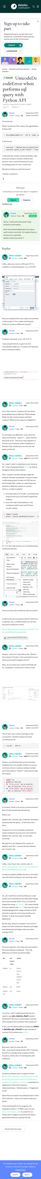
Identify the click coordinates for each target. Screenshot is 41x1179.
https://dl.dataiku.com (11, 1112)
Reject (27, 1175)
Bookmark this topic (13, 1129)
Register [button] (27, 200)
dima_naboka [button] (15, 255)
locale (27, 467)
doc (20, 907)
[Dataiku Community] (20, 6)
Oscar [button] (12, 113)
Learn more (11, 51)
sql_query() (20, 904)
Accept (15, 1175)
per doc (25, 1032)
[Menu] (4, 6)
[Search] (34, 6)
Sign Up (12, 45)
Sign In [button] (13, 200)
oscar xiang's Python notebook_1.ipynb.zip (17, 637)
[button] (38, 21)
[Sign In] (38, 6)
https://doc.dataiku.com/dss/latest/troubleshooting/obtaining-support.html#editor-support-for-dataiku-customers (20, 1079)
